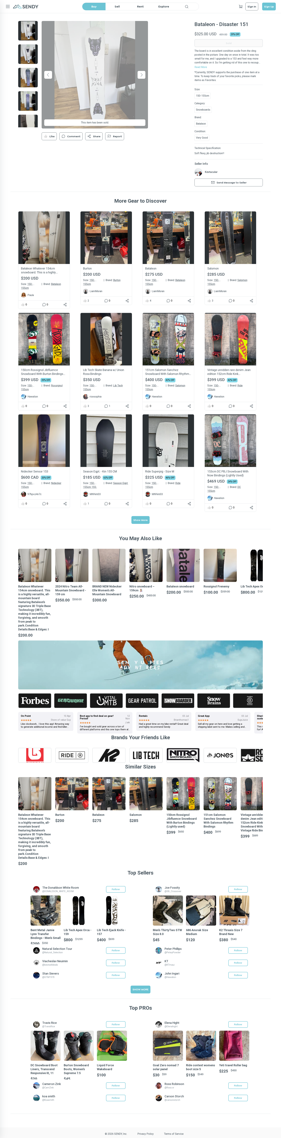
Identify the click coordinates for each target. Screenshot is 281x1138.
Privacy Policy (145, 1133)
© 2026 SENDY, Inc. (116, 1133)
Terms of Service (174, 1133)
